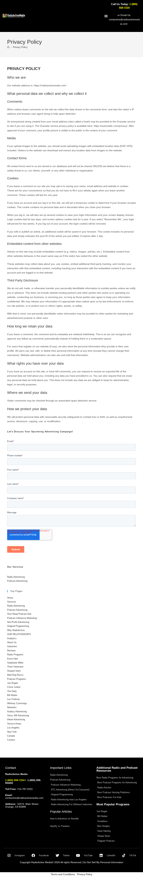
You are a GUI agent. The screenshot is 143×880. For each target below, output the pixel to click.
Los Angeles (13, 727)
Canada (11, 735)
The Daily (12, 691)
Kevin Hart (12, 658)
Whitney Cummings (17, 703)
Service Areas (14, 723)
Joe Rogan (12, 683)
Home (10, 597)
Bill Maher (12, 695)
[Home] (8, 47)
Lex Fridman (13, 699)
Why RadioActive (16, 630)
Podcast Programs (16, 679)
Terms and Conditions (63, 874)
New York (12, 731)
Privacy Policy (20, 47)
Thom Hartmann (15, 666)
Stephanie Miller (15, 662)
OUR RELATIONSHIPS (19, 634)
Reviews (11, 650)
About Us (12, 642)
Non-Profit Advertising (18, 622)
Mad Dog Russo (15, 675)
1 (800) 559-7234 (15, 780)
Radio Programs (15, 654)
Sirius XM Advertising (18, 715)
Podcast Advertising (17, 581)
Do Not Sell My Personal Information (103, 862)
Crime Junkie (13, 687)
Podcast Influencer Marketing (22, 618)
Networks (12, 707)
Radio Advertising (16, 577)
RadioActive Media (41, 862)
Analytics (12, 638)
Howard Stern (14, 671)
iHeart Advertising (16, 719)
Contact (11, 739)
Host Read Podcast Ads (19, 614)
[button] (106, 16)
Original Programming (18, 626)
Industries (12, 646)
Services (11, 601)
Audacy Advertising (17, 711)
